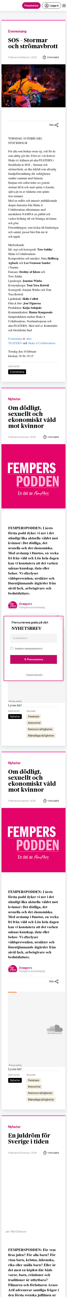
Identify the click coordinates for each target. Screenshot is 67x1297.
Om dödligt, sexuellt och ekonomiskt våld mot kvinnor (32, 417)
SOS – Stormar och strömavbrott (33, 43)
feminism (33, 716)
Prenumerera (31, 5)
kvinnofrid (34, 722)
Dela (51, 124)
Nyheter (14, 399)
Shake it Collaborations (41, 343)
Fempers (25, 604)
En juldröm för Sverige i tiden (29, 1139)
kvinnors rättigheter (40, 729)
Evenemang (17, 31)
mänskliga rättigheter (41, 735)
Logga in (54, 5)
